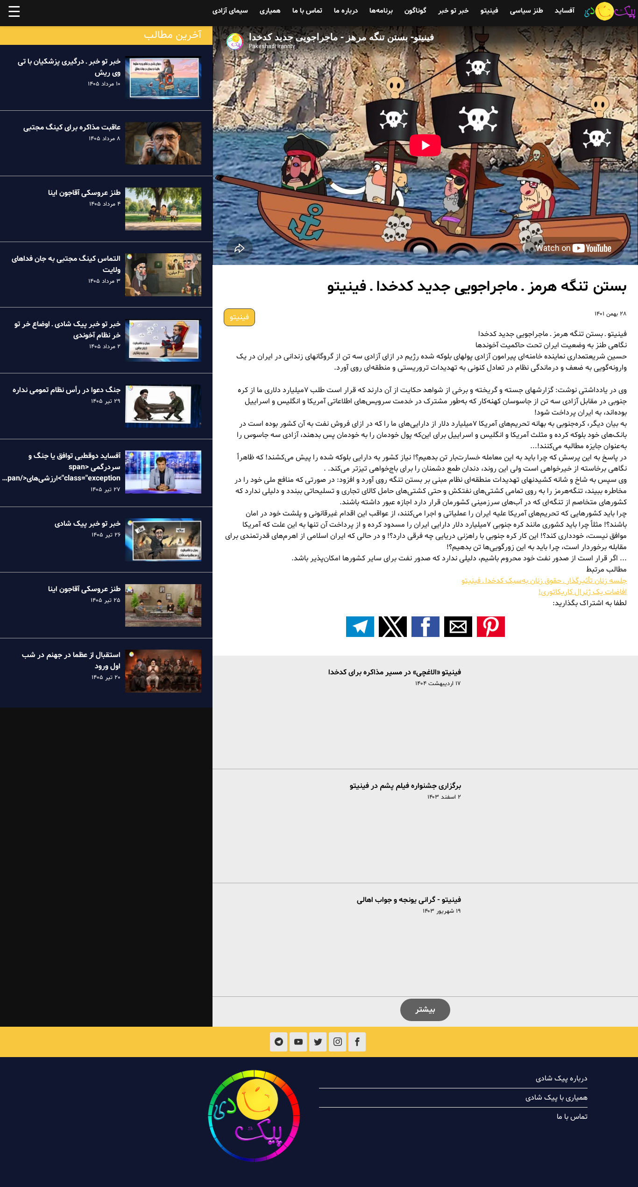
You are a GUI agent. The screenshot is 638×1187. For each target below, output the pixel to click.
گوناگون (415, 11)
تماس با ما (307, 11)
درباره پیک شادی (562, 1078)
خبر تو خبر (453, 11)
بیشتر (425, 1009)
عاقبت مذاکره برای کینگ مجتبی (72, 127)
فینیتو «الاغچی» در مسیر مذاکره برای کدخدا (394, 672)
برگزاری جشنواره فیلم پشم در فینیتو (405, 786)
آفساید (564, 11)
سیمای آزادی (230, 11)
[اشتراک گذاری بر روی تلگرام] (360, 626)
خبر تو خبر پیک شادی (88, 524)
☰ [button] (14, 13)
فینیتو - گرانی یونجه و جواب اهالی (409, 900)
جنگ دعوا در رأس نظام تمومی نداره (67, 390)
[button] (491, 626)
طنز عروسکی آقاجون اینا (84, 193)
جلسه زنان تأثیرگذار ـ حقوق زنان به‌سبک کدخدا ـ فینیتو (544, 581)
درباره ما (346, 11)
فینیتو (489, 11)
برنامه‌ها (381, 11)
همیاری (270, 11)
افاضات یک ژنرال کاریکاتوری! (583, 592)
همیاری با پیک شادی (556, 1098)
